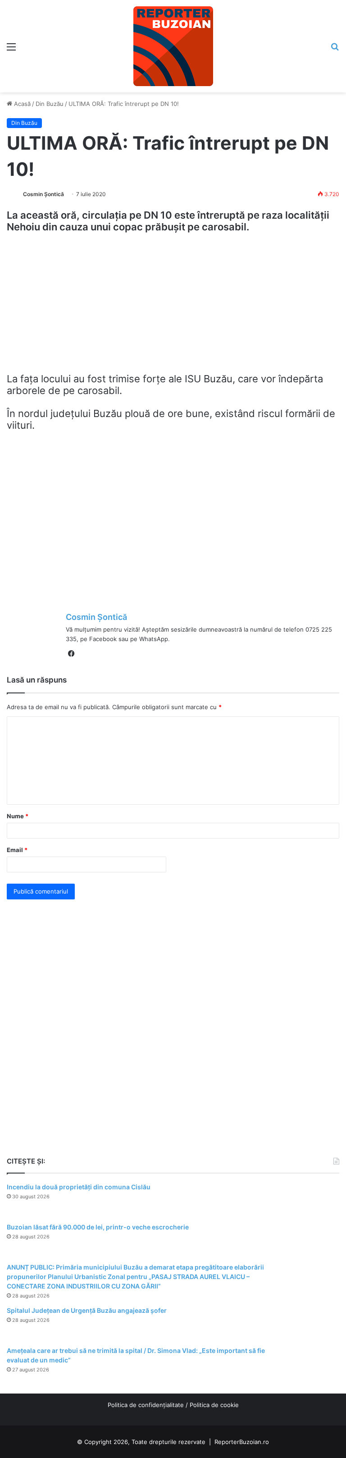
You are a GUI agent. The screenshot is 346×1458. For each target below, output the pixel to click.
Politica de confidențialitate (146, 1404)
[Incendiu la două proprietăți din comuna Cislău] (314, 1199)
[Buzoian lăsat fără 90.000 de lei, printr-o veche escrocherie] (314, 1239)
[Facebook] (71, 653)
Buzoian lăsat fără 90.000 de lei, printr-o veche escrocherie (98, 1227)
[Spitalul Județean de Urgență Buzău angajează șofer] (314, 1323)
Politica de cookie (214, 1404)
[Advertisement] (173, 307)
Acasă (21, 103)
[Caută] (334, 50)
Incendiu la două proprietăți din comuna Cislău (78, 1187)
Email (17, 849)
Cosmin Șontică (43, 194)
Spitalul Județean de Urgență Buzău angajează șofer (87, 1310)
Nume (17, 816)
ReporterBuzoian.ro (241, 1441)
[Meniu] (11, 50)
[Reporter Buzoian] (173, 46)
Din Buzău (50, 103)
